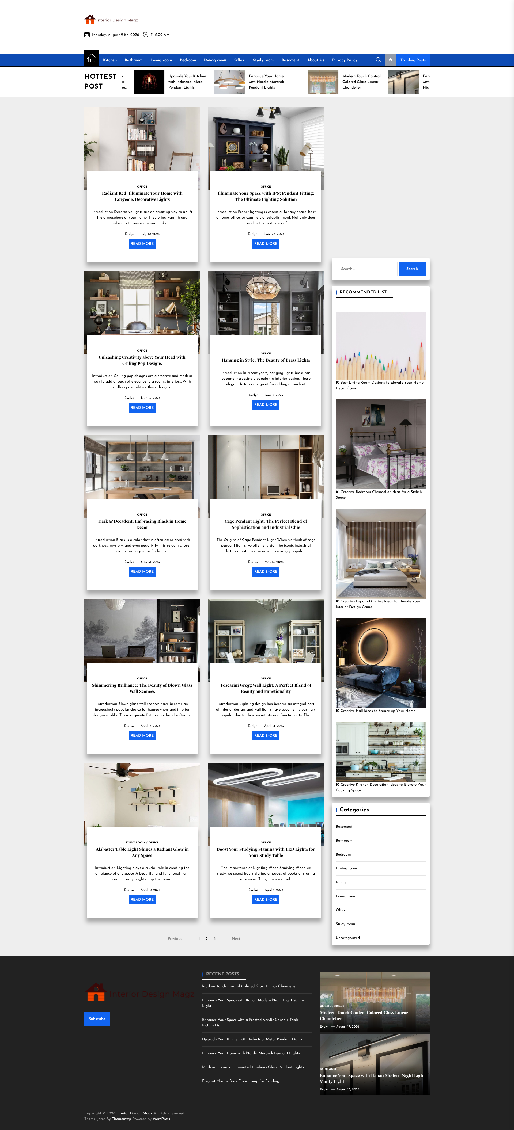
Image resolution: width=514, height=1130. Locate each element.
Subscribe (97, 1019)
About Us (315, 60)
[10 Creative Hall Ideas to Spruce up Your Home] (381, 663)
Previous (175, 939)
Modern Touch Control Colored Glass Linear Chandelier (249, 986)
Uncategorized (348, 938)
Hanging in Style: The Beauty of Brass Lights (266, 360)
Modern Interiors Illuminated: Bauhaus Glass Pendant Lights (253, 1067)
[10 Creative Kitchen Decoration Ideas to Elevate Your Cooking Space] (381, 752)
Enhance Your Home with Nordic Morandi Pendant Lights (251, 1053)
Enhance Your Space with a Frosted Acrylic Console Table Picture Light (250, 1023)
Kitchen (110, 60)
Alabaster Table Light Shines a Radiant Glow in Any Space (142, 852)
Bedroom (188, 60)
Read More (142, 244)
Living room (161, 60)
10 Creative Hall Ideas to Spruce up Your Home (375, 711)
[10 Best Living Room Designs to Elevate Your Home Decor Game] (381, 346)
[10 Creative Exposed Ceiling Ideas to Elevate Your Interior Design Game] (381, 554)
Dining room (215, 60)
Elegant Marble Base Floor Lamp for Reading (240, 1081)
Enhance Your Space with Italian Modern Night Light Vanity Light (253, 1003)
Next (236, 939)
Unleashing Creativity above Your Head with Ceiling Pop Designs (142, 360)
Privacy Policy (344, 60)
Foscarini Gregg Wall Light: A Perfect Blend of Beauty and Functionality (266, 688)
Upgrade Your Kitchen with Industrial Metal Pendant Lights (252, 1039)
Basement (290, 60)
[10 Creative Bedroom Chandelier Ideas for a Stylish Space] (381, 444)
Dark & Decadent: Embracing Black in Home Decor (142, 524)
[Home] (91, 58)
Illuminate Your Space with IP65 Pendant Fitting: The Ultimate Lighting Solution (266, 196)
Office (239, 60)
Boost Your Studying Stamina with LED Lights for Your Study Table (266, 852)
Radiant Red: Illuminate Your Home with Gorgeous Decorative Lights (142, 196)
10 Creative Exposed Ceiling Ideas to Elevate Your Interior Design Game (378, 604)
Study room (263, 60)
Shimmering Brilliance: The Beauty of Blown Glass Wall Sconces (142, 688)
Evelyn (130, 234)
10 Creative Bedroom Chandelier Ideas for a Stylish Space (379, 495)
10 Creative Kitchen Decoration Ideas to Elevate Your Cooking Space (381, 787)
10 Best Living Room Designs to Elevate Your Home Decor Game (380, 385)
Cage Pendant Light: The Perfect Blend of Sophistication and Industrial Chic (266, 524)
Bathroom (133, 60)
